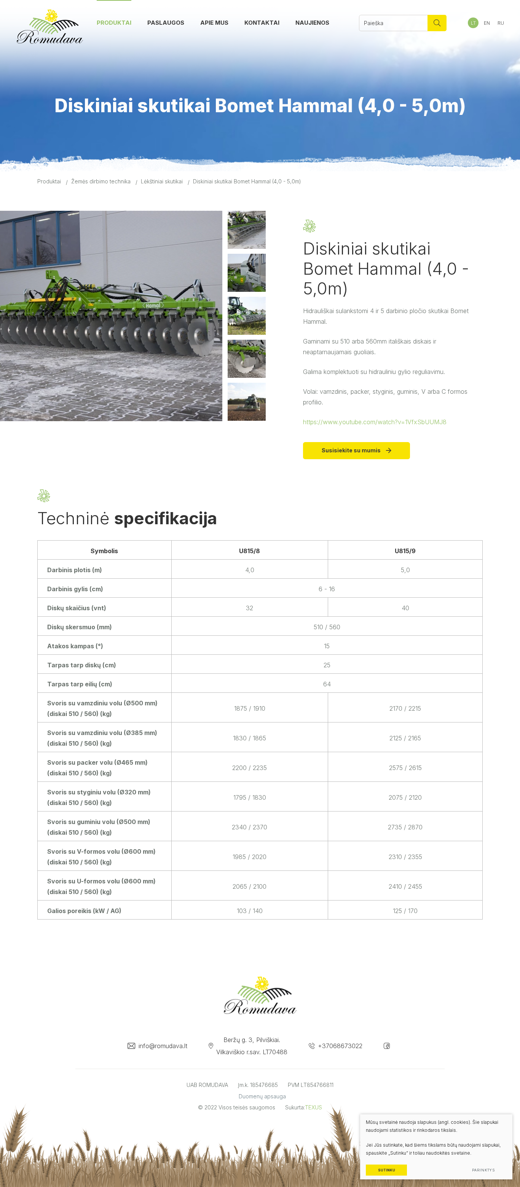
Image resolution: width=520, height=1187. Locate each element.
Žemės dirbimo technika (101, 181)
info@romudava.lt (163, 1046)
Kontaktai (261, 22)
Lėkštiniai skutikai (162, 181)
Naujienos (312, 22)
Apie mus (214, 22)
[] (437, 23)
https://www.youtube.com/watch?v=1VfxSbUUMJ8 (375, 422)
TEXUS (313, 1107)
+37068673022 (340, 1046)
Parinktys (483, 1170)
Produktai (114, 22)
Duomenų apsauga (262, 1096)
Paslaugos (165, 22)
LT (473, 23)
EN (487, 23)
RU (501, 23)
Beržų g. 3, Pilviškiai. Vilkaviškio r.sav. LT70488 (251, 1046)
